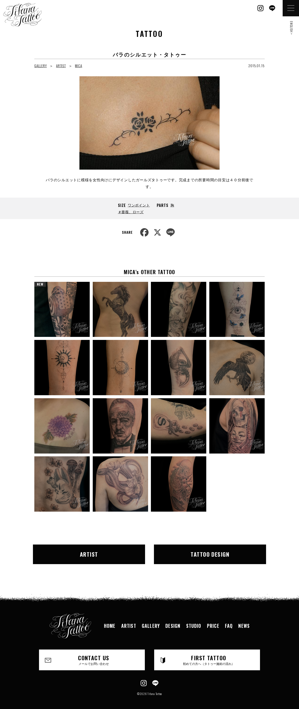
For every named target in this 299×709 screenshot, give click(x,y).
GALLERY (40, 65)
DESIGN (172, 625)
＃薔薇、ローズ (131, 211)
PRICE (213, 625)
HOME (110, 625)
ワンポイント (139, 204)
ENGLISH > (291, 28)
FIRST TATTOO (209, 659)
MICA (78, 65)
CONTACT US (93, 659)
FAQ (229, 625)
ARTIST (61, 65)
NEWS (244, 625)
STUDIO (193, 625)
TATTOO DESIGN (210, 554)
